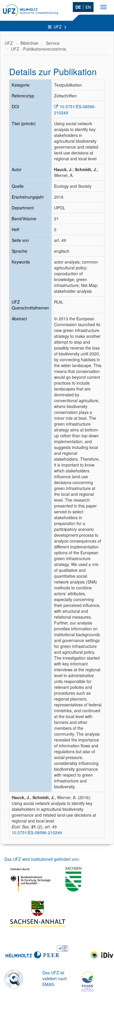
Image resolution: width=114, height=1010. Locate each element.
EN (88, 7)
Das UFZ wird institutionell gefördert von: (42, 859)
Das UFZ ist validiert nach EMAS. (54, 978)
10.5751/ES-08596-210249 (37, 832)
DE (78, 7)
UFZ (58, 27)
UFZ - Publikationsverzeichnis (38, 49)
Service (53, 43)
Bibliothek (29, 43)
